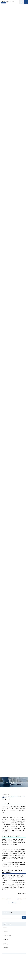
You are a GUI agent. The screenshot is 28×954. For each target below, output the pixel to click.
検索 (24, 917)
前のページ (8, 899)
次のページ (19, 899)
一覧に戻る (14, 902)
